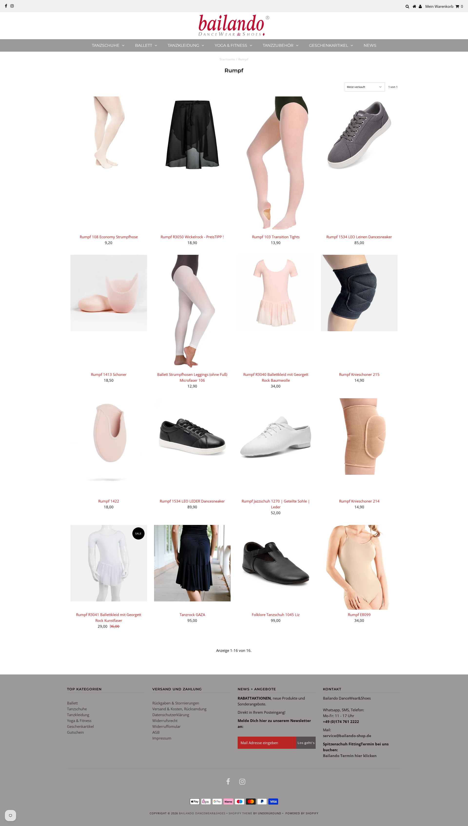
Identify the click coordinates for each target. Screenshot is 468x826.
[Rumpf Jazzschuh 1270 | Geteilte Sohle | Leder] (275, 436)
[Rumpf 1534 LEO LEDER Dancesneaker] (192, 436)
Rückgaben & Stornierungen (175, 703)
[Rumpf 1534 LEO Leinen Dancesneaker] (359, 134)
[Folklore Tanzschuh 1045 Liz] (275, 563)
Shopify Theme (240, 813)
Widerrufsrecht (164, 720)
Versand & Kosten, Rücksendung (179, 708)
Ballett (143, 45)
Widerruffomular (166, 726)
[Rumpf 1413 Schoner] (108, 293)
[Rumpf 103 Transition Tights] (275, 164)
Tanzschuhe (105, 45)
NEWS (370, 45)
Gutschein (75, 732)
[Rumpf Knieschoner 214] (359, 436)
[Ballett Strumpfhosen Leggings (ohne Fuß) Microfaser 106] (192, 312)
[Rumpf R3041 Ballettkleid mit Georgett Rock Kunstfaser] (108, 563)
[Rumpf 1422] (108, 447)
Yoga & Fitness (231, 45)
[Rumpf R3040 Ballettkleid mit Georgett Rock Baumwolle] (275, 293)
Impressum (161, 738)
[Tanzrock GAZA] (192, 563)
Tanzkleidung (183, 45)
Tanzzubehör (278, 45)
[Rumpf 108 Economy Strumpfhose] (108, 134)
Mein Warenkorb (444, 6)
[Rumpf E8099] (359, 567)
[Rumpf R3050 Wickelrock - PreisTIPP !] (192, 134)
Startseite (227, 59)
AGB (156, 732)
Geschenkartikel (328, 45)
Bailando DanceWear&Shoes (202, 813)
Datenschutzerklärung (170, 714)
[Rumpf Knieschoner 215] (359, 293)
